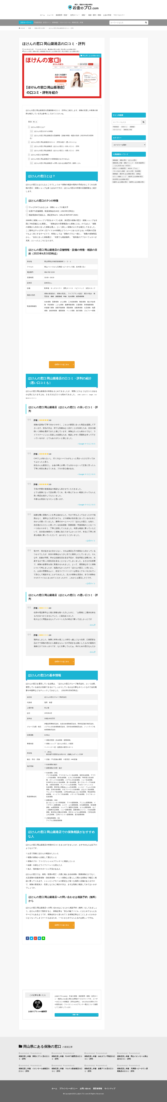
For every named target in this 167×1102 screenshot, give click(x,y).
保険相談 (55, 22)
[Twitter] (31, 938)
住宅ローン (74, 15)
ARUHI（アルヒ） (133, 168)
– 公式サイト (90, 541)
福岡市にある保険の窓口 (136, 182)
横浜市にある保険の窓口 (127, 174)
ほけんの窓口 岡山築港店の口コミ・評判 (61, 28)
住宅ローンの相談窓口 (119, 168)
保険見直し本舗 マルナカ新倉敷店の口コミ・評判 (67, 1069)
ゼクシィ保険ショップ (119, 176)
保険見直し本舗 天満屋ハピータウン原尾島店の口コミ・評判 (132, 1069)
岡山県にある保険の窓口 (68, 49)
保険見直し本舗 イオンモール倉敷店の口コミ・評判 (34, 1069)
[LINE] (43, 938)
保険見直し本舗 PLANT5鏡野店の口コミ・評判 (67, 1057)
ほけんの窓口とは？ (37, 127)
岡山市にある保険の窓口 (53, 51)
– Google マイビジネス (86, 444)
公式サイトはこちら (62, 364)
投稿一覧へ (76, 1014)
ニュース (50, 15)
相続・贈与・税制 (94, 15)
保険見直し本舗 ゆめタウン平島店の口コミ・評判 (99, 1057)
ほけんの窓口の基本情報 (39, 155)
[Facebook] (27, 938)
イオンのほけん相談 (119, 171)
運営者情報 (97, 1088)
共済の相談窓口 (140, 163)
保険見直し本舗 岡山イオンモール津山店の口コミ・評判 (132, 1057)
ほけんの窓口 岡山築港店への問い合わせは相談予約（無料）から (55, 163)
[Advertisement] (42, 967)
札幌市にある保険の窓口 (120, 182)
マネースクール (65, 22)
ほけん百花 (130, 171)
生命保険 (138, 171)
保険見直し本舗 (77, 22)
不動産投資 (38, 22)
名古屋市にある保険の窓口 (121, 179)
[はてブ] (39, 938)
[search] (146, 22)
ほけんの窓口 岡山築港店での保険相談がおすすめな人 (49, 159)
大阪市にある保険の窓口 (135, 176)
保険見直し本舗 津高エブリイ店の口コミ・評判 (34, 1057)
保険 (83, 15)
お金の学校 (107, 15)
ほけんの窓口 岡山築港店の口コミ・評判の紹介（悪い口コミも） (53, 142)
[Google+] (35, 938)
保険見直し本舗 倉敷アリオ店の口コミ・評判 (98, 1069)
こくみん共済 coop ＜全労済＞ (122, 165)
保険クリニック (128, 163)
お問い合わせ (85, 1088)
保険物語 (115, 174)
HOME (23, 28)
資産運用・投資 (61, 15)
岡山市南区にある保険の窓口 (70, 51)
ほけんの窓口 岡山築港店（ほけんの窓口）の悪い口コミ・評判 (54, 150)
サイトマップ (109, 1088)
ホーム (42, 15)
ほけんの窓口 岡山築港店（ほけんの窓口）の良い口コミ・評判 (54, 146)
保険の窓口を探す (39, 28)
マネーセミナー (119, 15)
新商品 (138, 174)
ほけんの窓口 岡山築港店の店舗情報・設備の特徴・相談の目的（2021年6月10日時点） (61, 136)
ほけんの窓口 (28, 51)
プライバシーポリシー (68, 1088)
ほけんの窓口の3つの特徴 (41, 131)
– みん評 (92, 625)
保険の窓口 (36, 51)
